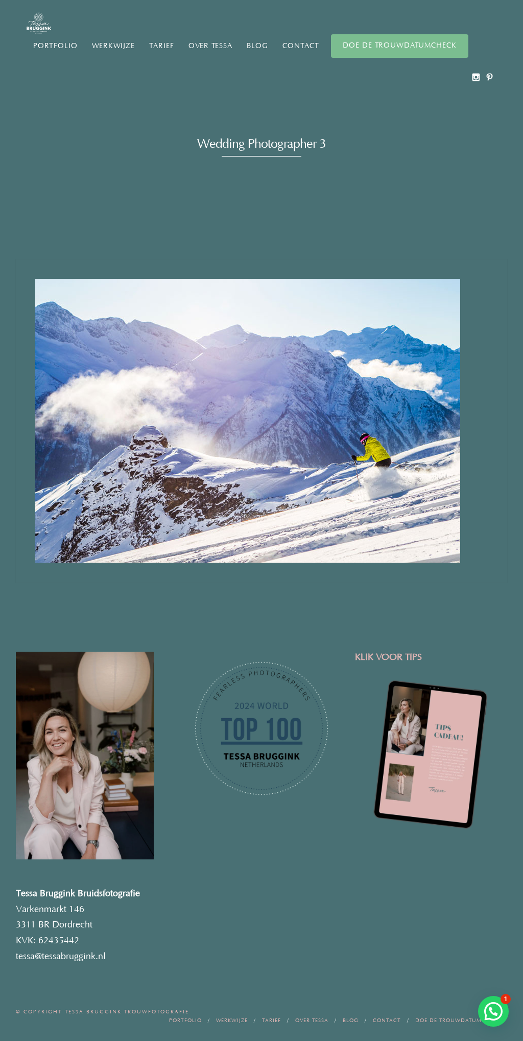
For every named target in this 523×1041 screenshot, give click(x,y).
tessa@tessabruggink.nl (61, 956)
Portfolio (55, 46)
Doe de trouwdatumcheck (400, 45)
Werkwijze (113, 46)
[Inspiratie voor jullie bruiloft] (489, 77)
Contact (300, 46)
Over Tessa (210, 46)
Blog (257, 46)
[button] (493, 1011)
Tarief (161, 46)
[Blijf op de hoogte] (475, 77)
